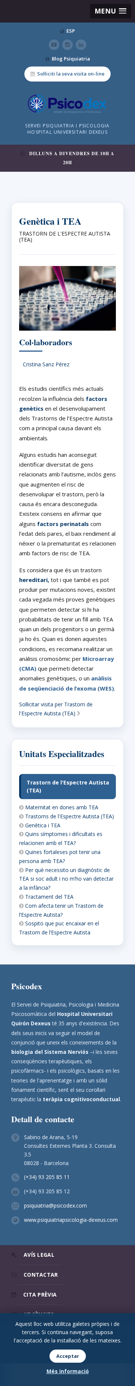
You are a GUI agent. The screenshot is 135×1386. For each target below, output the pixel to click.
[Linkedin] (81, 44)
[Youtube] (54, 44)
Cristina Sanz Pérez (46, 364)
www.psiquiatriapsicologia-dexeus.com (71, 1219)
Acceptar (67, 1356)
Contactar (41, 1274)
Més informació (67, 1371)
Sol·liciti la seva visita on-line (71, 73)
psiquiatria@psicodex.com (55, 1205)
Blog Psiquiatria (71, 58)
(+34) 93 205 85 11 (47, 1176)
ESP (70, 30)
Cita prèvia (40, 1294)
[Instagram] (67, 44)
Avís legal (39, 1254)
